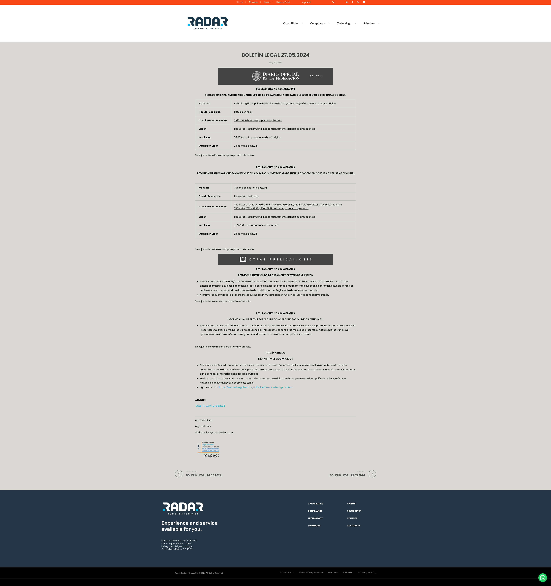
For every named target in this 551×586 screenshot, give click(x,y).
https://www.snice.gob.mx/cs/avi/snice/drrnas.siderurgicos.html (255, 387)
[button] (542, 577)
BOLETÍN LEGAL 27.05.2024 (210, 406)
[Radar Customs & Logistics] (207, 23)
